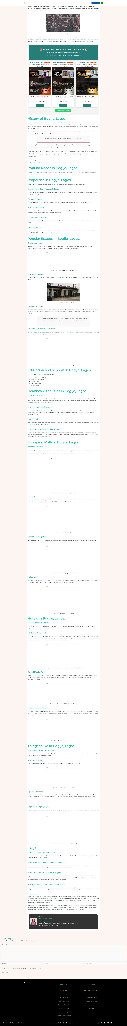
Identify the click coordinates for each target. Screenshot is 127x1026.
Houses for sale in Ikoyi (63, 1008)
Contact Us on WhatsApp (63, 110)
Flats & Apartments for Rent (91, 990)
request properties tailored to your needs (72, 322)
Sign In (87, 3)
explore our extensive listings (70, 320)
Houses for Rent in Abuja (91, 1001)
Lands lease (91, 1008)
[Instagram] (105, 1023)
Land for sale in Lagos (63, 1012)
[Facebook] (98, 1023)
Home (47, 3)
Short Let (65, 3)
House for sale (63, 986)
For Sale (53, 3)
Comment (4, 944)
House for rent (91, 986)
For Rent (59, 3)
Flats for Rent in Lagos (91, 997)
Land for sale (63, 990)
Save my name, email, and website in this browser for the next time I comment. (23, 968)
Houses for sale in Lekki (63, 1004)
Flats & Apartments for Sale (63, 994)
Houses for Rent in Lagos (91, 1004)
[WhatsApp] (102, 3)
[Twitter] (101, 1023)
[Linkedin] (111, 1023)
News (78, 3)
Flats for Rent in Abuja (91, 994)
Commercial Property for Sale (63, 1015)
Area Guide (72, 3)
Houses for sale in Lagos (63, 1001)
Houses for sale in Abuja (63, 997)
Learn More (40, 105)
